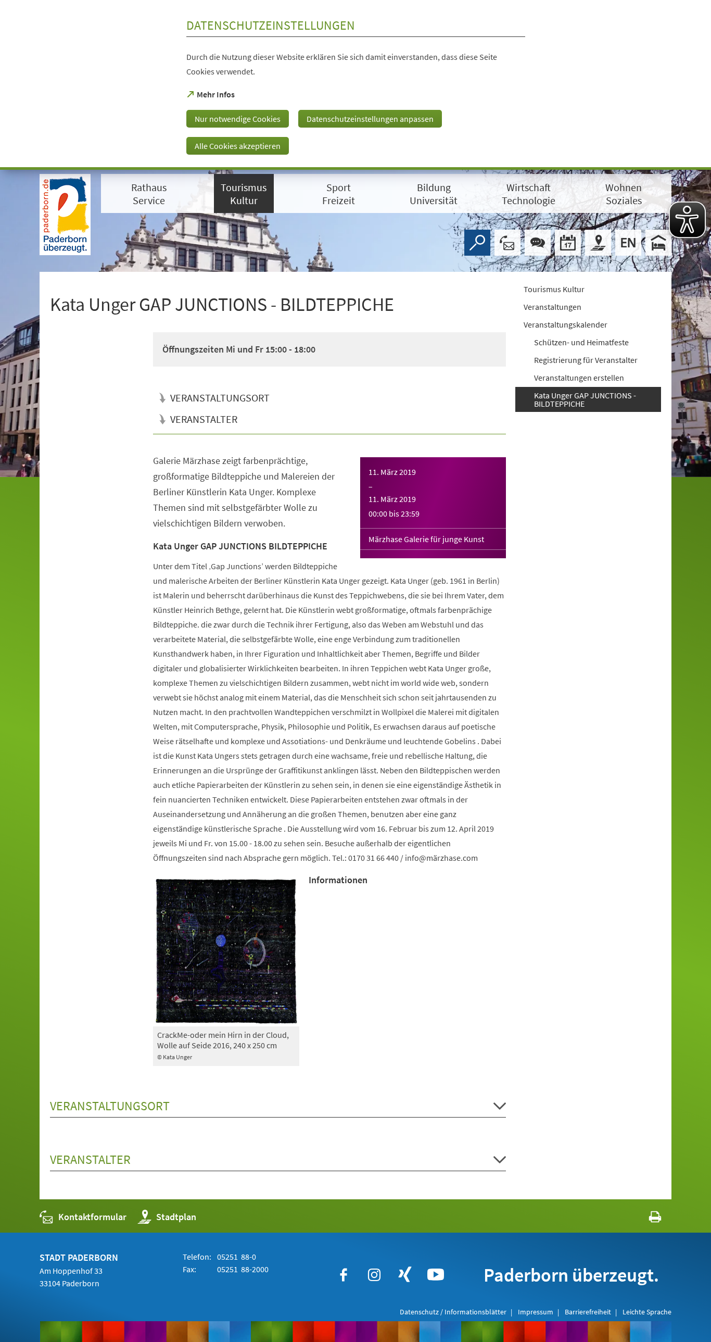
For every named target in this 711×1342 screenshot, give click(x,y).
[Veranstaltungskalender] (568, 243)
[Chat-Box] (538, 243)
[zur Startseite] (65, 214)
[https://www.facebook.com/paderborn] (343, 1274)
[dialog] (355, 85)
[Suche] (477, 243)
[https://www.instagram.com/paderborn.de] (374, 1274)
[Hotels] (658, 243)
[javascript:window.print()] (645, 1219)
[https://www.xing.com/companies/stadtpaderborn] (405, 1274)
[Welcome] (628, 243)
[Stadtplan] (598, 243)
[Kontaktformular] (507, 243)
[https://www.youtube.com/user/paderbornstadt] (435, 1274)
